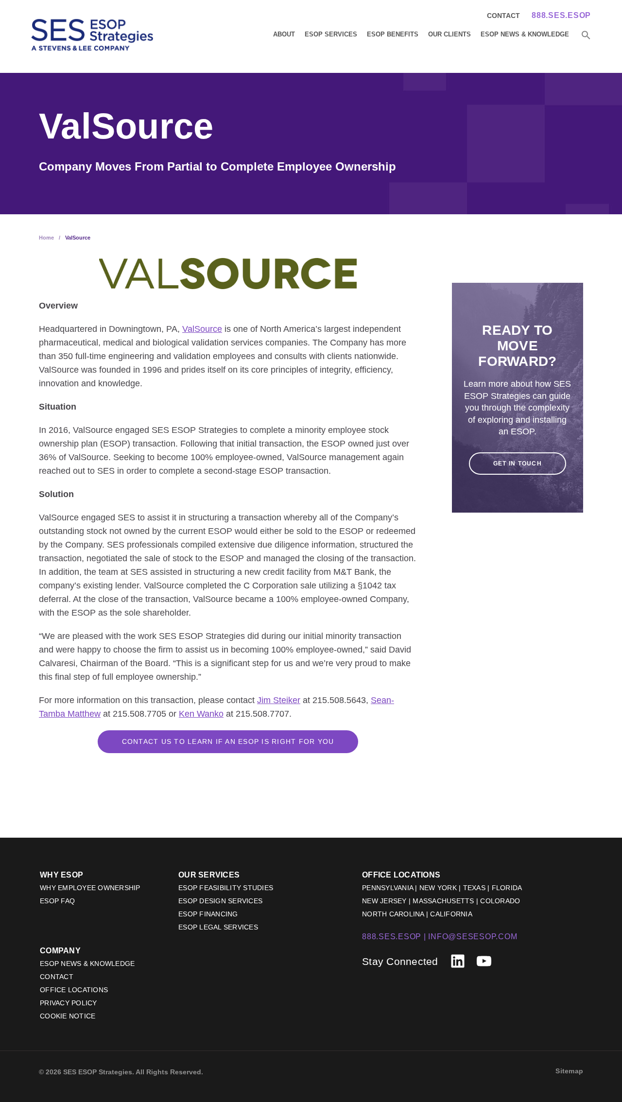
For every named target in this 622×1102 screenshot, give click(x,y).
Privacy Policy (68, 1003)
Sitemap (569, 1071)
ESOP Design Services (220, 901)
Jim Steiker (278, 700)
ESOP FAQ (57, 901)
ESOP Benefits (392, 34)
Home (46, 238)
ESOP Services (331, 34)
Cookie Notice (67, 1016)
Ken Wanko (201, 714)
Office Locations (74, 990)
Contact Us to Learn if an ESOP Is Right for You (228, 741)
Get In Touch (517, 463)
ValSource (202, 329)
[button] (586, 35)
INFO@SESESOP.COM (472, 936)
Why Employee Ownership (90, 888)
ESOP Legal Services (218, 927)
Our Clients (449, 34)
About (284, 34)
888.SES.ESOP (561, 15)
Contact (503, 15)
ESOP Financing (208, 914)
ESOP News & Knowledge (525, 34)
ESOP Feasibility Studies (225, 888)
